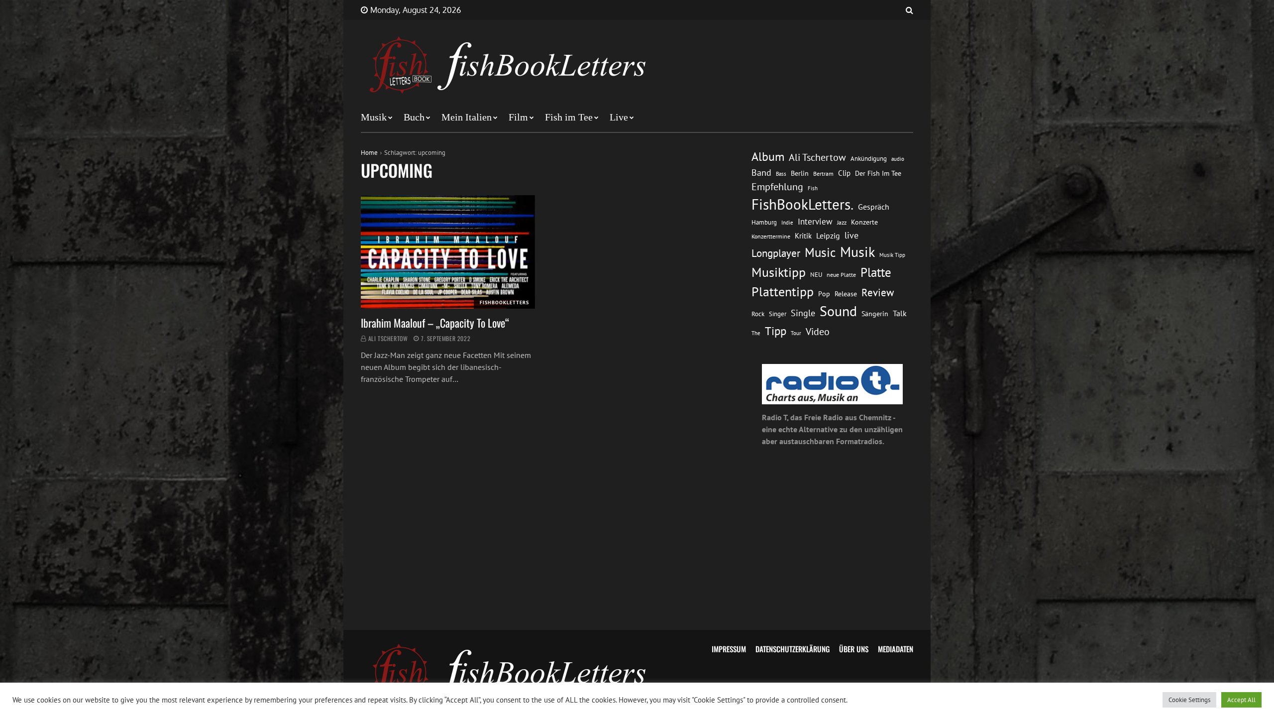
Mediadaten (895, 648)
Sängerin (874, 313)
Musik (374, 117)
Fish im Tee (569, 117)
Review (877, 292)
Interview (815, 221)
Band (761, 172)
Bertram (823, 173)
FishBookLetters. (802, 204)
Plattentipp (782, 291)
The (755, 333)
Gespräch (873, 207)
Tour (796, 333)
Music (820, 252)
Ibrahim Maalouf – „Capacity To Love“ (435, 323)
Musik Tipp (892, 254)
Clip (844, 173)
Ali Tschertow (388, 338)
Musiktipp (778, 272)
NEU (816, 274)
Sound (838, 311)
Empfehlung (777, 186)
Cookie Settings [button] (1189, 700)
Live (619, 117)
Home (369, 152)
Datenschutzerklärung (792, 648)
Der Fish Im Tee (878, 173)
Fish (813, 188)
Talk (900, 313)
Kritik (803, 235)
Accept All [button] (1241, 700)
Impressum (729, 648)
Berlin (800, 173)
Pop (824, 293)
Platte (875, 272)
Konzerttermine (770, 236)
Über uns (853, 648)
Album (767, 156)
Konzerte (864, 222)
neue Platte (841, 274)
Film (518, 117)
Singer (777, 314)
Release (846, 293)
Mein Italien (466, 117)
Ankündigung (868, 158)
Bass (781, 173)
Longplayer (775, 253)
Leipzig (828, 235)
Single (803, 313)
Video (818, 331)
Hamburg (764, 222)
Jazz (842, 222)
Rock (757, 313)
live (851, 235)
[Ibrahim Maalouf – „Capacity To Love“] (448, 252)
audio (897, 158)
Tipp (775, 330)
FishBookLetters (504, 302)
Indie (787, 222)
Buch (414, 117)
